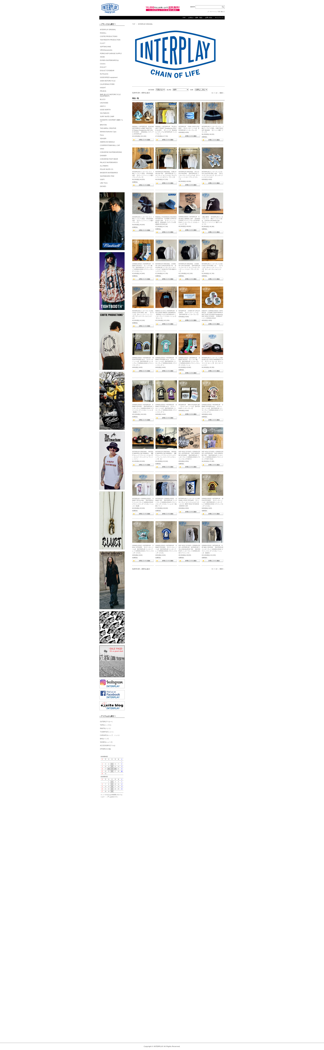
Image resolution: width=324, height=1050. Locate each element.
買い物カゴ (221, 11)
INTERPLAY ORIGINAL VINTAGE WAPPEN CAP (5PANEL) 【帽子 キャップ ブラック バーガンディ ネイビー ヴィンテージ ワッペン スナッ (142, 455)
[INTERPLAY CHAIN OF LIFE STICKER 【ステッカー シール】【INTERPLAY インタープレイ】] (189, 297)
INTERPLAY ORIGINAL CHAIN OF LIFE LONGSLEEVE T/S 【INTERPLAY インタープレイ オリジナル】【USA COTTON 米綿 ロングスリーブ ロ (165, 267)
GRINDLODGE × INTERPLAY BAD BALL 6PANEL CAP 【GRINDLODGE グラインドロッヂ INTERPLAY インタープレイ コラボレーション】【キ (189, 220)
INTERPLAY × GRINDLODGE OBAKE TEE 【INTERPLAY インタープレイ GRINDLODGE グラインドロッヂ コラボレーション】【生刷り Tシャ (166, 502)
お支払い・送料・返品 (195, 17)
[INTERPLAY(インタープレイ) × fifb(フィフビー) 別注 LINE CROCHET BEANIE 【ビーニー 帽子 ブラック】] (212, 113)
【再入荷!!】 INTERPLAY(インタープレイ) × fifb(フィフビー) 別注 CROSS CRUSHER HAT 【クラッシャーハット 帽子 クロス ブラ (212, 220)
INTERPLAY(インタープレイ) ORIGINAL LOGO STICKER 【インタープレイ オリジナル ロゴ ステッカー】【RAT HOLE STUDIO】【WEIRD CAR (189, 502)
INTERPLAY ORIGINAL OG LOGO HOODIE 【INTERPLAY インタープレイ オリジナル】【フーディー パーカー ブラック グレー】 (189, 175)
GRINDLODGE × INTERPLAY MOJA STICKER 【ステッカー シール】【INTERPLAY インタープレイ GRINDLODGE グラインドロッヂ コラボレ (212, 502)
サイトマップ (219, 17)
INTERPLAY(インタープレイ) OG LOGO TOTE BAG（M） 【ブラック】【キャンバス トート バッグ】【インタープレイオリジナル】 (143, 314)
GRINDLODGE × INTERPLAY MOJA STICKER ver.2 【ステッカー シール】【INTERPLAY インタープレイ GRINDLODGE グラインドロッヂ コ (143, 361)
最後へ (222, 93)
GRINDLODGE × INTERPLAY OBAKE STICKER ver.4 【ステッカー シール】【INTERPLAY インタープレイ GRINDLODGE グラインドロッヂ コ (166, 361)
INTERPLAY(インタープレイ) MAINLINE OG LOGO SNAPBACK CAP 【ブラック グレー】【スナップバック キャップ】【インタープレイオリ (212, 361)
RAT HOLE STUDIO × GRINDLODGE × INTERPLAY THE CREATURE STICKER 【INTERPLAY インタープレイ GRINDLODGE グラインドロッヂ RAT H (189, 455)
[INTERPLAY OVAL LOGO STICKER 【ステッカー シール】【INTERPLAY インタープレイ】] (189, 113)
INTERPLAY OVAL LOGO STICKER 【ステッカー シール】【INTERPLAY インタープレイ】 (189, 128)
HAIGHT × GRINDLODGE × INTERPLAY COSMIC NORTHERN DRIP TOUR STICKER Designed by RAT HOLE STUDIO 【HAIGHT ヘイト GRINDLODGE (212, 314)
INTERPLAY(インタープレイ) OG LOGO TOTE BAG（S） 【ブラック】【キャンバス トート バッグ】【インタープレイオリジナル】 (212, 267)
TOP (184, 17)
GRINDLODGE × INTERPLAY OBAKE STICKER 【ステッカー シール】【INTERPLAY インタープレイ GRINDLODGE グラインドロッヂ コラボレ (166, 549)
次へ (217, 93)
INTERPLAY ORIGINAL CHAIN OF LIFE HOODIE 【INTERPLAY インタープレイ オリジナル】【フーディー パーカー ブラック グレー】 (189, 267)
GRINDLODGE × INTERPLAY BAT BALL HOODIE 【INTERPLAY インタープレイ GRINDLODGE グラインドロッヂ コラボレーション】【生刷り (212, 549)
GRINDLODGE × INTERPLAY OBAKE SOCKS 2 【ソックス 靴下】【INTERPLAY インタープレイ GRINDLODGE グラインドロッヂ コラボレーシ (143, 267)
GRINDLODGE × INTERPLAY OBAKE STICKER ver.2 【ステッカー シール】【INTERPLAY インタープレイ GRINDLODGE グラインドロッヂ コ (212, 408)
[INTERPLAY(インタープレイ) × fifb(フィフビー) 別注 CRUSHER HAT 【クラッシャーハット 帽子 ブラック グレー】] (143, 158)
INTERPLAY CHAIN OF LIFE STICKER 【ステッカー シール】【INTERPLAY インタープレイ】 (189, 312)
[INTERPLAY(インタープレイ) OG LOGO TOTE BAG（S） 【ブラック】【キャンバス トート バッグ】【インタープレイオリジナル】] (212, 250)
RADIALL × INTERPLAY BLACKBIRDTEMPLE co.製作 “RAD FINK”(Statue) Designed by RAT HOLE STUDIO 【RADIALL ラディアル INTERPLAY (143, 130)
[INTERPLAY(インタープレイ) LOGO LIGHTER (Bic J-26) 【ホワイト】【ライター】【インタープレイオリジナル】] (212, 158)
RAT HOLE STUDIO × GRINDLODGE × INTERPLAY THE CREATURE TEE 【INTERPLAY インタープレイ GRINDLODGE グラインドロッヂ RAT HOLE (212, 455)
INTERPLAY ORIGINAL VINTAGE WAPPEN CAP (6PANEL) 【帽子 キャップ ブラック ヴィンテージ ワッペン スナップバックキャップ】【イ (165, 455)
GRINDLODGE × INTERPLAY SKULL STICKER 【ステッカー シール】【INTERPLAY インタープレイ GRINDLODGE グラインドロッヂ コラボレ (143, 549)
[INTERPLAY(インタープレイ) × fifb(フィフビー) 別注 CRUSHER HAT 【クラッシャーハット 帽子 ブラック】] (143, 203)
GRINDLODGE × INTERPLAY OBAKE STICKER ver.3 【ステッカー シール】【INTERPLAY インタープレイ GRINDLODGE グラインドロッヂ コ (166, 408)
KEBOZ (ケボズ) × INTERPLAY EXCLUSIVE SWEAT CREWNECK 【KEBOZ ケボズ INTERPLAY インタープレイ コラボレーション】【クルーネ (166, 314)
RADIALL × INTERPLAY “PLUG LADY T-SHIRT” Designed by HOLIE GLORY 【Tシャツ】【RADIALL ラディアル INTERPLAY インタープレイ (166, 130)
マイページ (213, 11)
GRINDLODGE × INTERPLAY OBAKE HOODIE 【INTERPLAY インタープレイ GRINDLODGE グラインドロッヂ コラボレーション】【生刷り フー (143, 408)
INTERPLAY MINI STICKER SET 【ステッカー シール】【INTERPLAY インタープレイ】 (189, 406)
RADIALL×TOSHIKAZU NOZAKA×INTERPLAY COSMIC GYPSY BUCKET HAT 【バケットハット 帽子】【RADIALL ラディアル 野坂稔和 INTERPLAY (166, 220)
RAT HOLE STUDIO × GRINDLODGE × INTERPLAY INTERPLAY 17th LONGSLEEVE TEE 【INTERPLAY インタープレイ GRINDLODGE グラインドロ (189, 549)
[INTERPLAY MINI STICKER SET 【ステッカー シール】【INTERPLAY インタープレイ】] (189, 391)
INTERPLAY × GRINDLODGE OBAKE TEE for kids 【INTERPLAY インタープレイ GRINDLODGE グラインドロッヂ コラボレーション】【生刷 (143, 502)
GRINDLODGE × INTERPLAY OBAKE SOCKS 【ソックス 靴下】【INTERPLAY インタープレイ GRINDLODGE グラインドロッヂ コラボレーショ (189, 361)
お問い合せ (208, 17)
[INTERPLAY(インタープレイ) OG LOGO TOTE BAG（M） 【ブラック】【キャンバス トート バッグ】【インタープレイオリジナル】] (143, 297)
